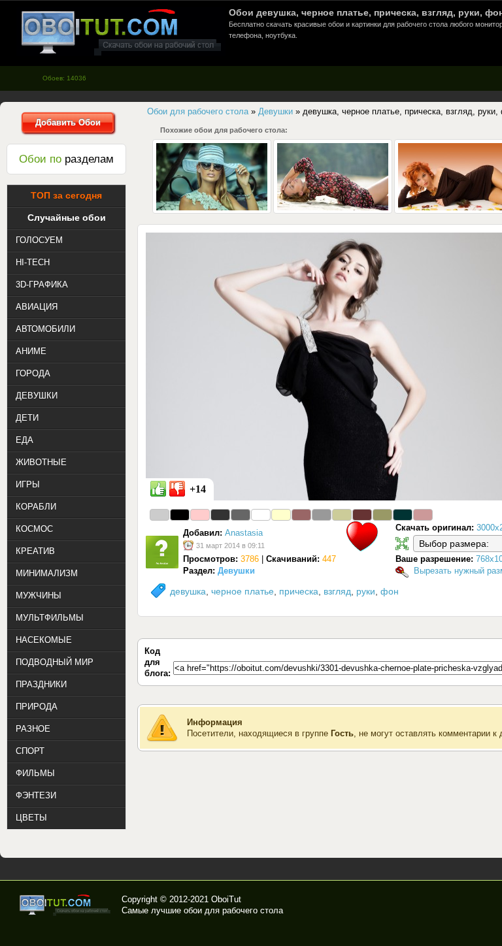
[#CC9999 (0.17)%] (423, 515)
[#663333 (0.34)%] (362, 515)
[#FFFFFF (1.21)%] (261, 515)
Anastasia (244, 533)
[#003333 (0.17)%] (402, 515)
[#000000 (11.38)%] (180, 515)
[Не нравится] (177, 489)
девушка (188, 591)
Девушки (236, 571)
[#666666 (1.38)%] (240, 515)
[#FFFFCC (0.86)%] (281, 515)
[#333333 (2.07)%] (220, 515)
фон (389, 591)
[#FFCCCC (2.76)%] (200, 515)
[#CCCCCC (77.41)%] (159, 515)
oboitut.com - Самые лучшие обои (66, 905)
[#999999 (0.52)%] (321, 515)
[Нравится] (158, 489)
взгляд (337, 591)
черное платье (242, 591)
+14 (198, 489)
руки (365, 591)
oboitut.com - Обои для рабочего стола (121, 31)
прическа (298, 591)
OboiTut (226, 899)
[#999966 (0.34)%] (382, 515)
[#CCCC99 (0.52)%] (342, 515)
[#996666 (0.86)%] (301, 515)
